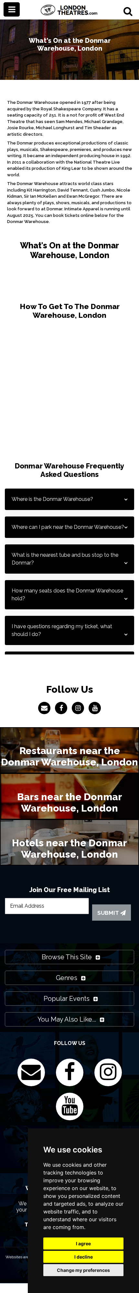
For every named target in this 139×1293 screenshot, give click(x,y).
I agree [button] (83, 1243)
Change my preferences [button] (83, 1270)
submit (108, 913)
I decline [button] (83, 1257)
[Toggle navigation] (11, 9)
